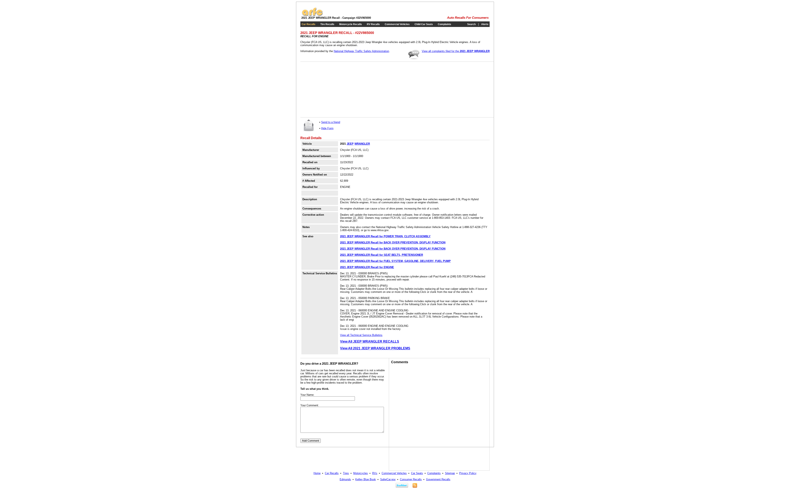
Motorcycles (360, 473)
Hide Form (327, 128)
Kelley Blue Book (365, 479)
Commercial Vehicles (397, 24)
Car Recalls (308, 24)
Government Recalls (438, 479)
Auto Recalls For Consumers (468, 17)
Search (471, 24)
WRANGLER (362, 143)
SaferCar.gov (388, 479)
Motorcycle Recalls (350, 24)
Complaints (444, 24)
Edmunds (345, 479)
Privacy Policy (467, 473)
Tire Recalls (327, 24)
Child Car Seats (424, 24)
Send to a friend (330, 122)
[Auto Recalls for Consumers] (312, 15)
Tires (346, 473)
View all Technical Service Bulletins (361, 335)
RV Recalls (373, 24)
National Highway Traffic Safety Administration (361, 51)
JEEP (350, 143)
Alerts (484, 24)
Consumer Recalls (411, 479)
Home (317, 473)
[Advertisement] (333, 89)
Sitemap (450, 473)
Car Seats (417, 473)
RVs (374, 473)
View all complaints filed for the (456, 51)
